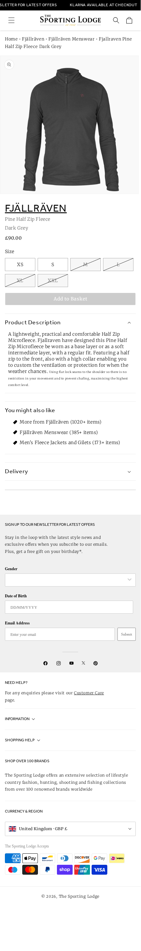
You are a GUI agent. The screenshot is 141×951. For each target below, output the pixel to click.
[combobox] (67, 580)
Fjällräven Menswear (71, 39)
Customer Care (89, 692)
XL (20, 280)
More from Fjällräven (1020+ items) (60, 422)
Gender (11, 569)
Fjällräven (33, 39)
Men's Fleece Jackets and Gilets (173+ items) (70, 442)
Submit (126, 634)
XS (20, 264)
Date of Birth (16, 596)
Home (11, 39)
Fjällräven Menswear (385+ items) (59, 432)
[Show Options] (129, 580)
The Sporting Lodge (79, 896)
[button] (11, 20)
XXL (53, 280)
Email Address (17, 623)
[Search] (116, 20)
